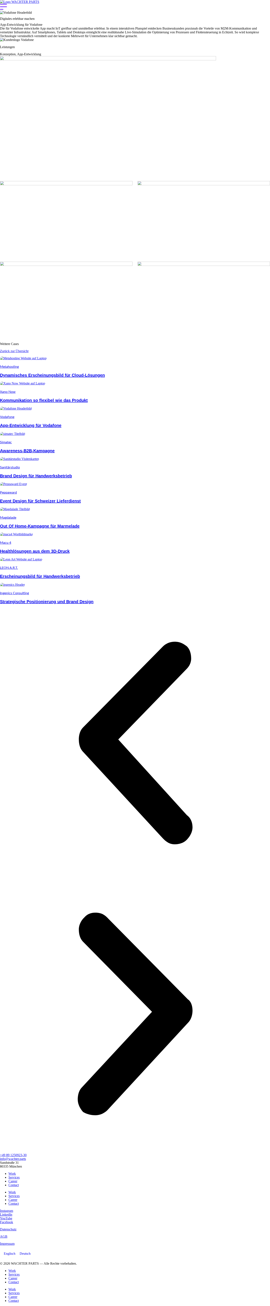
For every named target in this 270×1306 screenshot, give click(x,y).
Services (14, 1177)
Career (12, 1181)
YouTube (6, 1218)
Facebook (6, 1222)
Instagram (6, 1211)
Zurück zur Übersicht (14, 351)
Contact (13, 1185)
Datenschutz (8, 1229)
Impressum (7, 1243)
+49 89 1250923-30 (13, 1155)
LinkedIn (6, 1214)
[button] (135, 743)
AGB (3, 1236)
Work (12, 1173)
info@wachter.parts (13, 1159)
